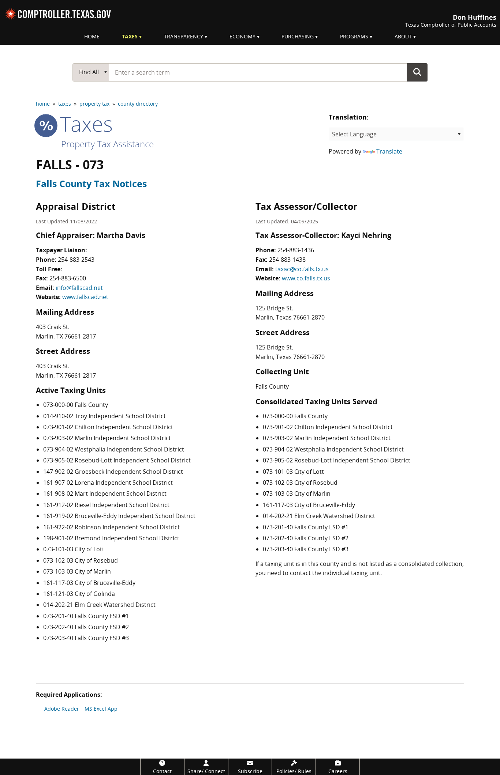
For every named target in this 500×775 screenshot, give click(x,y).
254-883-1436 (295, 250)
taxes (64, 103)
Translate (389, 151)
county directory (138, 103)
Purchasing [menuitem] (297, 36)
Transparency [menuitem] (183, 36)
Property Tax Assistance (107, 144)
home (43, 103)
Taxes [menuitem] (130, 36)
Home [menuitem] (92, 36)
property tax (94, 103)
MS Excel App (101, 708)
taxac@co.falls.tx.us (302, 269)
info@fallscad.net (79, 288)
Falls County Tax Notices (91, 183)
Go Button (417, 72)
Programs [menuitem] (354, 36)
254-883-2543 (76, 260)
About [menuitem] (403, 36)
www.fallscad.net (85, 297)
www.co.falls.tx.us (306, 278)
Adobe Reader (61, 708)
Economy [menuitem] (242, 36)
